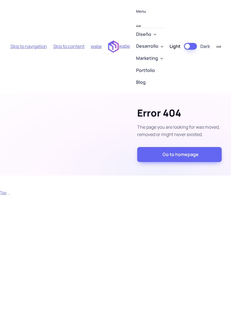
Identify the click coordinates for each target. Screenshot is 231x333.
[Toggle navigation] (218, 46)
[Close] (138, 26)
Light (175, 46)
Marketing (147, 58)
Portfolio (145, 70)
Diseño (143, 34)
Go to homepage (181, 154)
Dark (205, 46)
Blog (141, 82)
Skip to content (69, 46)
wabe (96, 46)
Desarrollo (147, 46)
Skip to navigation (28, 46)
